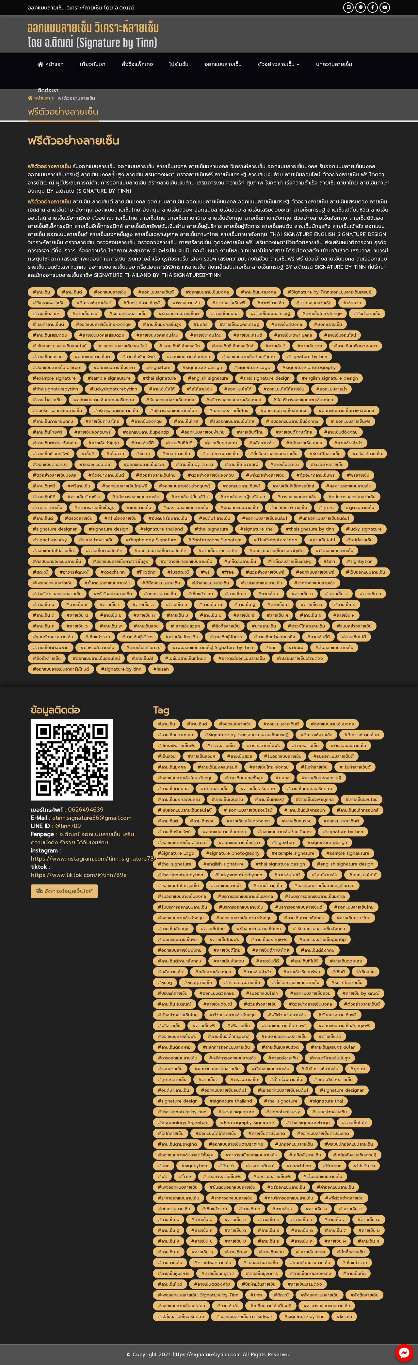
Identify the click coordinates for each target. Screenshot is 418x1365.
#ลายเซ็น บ (177, 615)
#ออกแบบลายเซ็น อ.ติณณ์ (57, 367)
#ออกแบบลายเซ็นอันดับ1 (264, 518)
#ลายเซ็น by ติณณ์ (194, 464)
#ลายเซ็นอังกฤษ (146, 421)
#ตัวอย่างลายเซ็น (327, 464)
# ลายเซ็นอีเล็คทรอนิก (179, 346)
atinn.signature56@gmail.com (92, 818)
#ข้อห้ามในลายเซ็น (97, 647)
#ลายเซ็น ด (44, 615)
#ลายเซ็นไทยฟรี (47, 432)
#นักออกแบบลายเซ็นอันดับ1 (324, 518)
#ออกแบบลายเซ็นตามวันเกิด (160, 551)
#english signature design (329, 378)
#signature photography (309, 367)
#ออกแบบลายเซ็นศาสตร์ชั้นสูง (121, 561)
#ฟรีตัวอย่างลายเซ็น (265, 475)
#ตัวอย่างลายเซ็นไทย (156, 475)
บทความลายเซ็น (334, 64)
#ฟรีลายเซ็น (357, 475)
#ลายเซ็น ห (144, 615)
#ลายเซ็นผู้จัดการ (226, 637)
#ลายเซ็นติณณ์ (284, 464)
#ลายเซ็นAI (142, 658)
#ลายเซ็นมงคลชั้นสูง (162, 324)
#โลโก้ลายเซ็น (199, 389)
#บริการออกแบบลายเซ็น (116, 410)
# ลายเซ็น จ (336, 594)
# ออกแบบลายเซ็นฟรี (350, 421)
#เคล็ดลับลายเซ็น (240, 561)
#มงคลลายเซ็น (328, 324)
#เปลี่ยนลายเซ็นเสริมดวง (300, 658)
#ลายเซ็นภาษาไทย (102, 421)
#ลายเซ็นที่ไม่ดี (179, 443)
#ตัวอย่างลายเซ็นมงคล (54, 475)
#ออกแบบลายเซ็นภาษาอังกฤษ (346, 410)
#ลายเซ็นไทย (186, 421)
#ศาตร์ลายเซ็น (270, 303)
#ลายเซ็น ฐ (244, 604)
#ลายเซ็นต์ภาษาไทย (293, 432)
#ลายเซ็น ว (77, 626)
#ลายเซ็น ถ (311, 604)
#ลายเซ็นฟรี (44, 486)
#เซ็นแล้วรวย (200, 594)
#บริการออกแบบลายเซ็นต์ (173, 410)
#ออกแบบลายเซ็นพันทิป (203, 432)
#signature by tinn (307, 357)
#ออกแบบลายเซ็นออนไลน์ (96, 658)
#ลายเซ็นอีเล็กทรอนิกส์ (232, 346)
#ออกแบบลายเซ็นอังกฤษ (283, 410)
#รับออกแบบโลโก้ (95, 464)
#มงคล (200, 324)
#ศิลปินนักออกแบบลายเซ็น (57, 561)
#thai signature (159, 378)
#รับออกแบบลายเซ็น (128, 313)
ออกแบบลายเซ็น (223, 64)
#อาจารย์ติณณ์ (73, 572)
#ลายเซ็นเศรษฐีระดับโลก (242, 497)
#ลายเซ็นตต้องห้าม (51, 647)
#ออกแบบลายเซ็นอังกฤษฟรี (185, 486)
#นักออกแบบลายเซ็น (239, 507)
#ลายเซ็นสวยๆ (46, 313)
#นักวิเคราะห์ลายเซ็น (288, 507)
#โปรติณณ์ (178, 572)
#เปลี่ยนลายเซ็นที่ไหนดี (185, 658)
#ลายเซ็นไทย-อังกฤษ (322, 313)
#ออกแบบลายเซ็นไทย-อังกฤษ (103, 324)
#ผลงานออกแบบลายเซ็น (348, 486)
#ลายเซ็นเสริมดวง (50, 335)
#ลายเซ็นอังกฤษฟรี (92, 432)
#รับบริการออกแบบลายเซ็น (57, 410)
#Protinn (146, 572)
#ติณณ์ (40, 572)
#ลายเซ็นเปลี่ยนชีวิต (189, 497)
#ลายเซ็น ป (210, 615)
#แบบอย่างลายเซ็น (96, 540)
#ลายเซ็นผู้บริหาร (137, 637)
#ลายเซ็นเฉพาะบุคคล (293, 335)
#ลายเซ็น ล (143, 604)
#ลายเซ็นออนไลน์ (340, 335)
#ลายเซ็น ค (302, 594)
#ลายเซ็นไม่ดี (354, 637)
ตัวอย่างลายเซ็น (277, 64)
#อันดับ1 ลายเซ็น (214, 518)
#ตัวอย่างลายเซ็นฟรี (315, 475)
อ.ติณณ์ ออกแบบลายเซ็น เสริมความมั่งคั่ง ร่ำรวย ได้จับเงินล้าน (82, 838)
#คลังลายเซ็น (261, 443)
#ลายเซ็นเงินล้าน (205, 335)
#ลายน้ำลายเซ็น (47, 400)
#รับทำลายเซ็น (367, 313)
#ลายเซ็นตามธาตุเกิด (217, 551)
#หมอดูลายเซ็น (176, 454)
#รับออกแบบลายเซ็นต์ (178, 313)
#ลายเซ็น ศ (277, 615)
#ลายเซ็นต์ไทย (250, 432)
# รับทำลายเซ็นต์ (48, 324)
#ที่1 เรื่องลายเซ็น (120, 518)
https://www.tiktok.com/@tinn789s (78, 875)
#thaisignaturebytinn (55, 389)
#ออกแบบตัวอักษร (50, 464)
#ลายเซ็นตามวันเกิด (104, 551)
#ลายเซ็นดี (43, 518)
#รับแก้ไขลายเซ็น (325, 454)
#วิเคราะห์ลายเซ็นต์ (93, 303)
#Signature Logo (252, 367)
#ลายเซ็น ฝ (344, 615)
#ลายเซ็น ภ (44, 626)
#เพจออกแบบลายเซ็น (52, 583)
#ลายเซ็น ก (235, 594)
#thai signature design (265, 378)
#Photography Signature (215, 540)
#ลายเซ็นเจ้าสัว (348, 443)
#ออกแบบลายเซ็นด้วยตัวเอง (248, 357)
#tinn (329, 561)
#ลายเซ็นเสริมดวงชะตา (355, 346)
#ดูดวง (326, 507)
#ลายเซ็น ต (77, 615)
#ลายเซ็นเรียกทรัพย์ (51, 454)
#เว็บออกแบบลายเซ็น (365, 572)
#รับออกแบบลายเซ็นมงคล (170, 400)
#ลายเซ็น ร (110, 604)
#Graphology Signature (150, 540)
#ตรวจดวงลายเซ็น (220, 454)
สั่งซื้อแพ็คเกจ (137, 64)
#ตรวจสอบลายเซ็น (313, 303)
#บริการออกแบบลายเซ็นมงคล (233, 400)
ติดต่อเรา (48, 90)
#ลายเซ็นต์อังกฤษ (341, 432)
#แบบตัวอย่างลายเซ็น (53, 637)
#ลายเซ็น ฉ (43, 604)
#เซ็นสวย (352, 303)
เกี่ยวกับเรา (92, 64)
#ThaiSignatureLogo (275, 540)
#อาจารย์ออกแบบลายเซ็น (241, 658)
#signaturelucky (50, 540)
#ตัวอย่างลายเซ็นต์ (106, 475)
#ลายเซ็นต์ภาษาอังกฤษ (54, 443)
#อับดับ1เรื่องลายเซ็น (167, 518)
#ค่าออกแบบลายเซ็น (210, 583)
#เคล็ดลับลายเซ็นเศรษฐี (290, 561)
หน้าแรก (53, 64)
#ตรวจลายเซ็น (186, 303)
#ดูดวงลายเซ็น (360, 507)
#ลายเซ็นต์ (72, 292)
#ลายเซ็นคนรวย (48, 357)
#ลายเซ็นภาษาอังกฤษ (53, 421)
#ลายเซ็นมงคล (225, 313)
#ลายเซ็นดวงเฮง (220, 443)
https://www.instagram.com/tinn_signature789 (94, 858)
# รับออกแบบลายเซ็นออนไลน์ (60, 346)
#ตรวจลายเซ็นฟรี (228, 303)
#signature (158, 367)
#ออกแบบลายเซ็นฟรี (241, 486)
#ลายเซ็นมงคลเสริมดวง (101, 335)
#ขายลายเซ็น (263, 626)
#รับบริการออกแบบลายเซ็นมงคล (303, 400)
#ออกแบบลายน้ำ (331, 389)
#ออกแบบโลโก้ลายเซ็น (283, 389)
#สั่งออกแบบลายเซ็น (334, 647)
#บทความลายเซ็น (160, 594)
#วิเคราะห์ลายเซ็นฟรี (142, 303)
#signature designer (55, 529)
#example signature (54, 378)
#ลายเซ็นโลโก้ (162, 389)
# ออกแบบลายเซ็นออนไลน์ (122, 346)
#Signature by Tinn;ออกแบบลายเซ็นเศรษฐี (330, 292)
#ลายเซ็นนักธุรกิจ (181, 637)
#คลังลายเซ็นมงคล (304, 443)
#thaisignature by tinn (309, 529)
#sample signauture (109, 378)
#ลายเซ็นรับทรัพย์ (138, 357)
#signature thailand (161, 529)
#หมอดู (143, 454)
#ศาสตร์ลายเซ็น (47, 507)
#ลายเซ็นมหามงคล (258, 292)
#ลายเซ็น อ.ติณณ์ (241, 464)
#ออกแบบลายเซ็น (110, 292)
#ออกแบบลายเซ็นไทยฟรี (124, 486)
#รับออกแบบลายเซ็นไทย (232, 421)
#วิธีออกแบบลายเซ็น (161, 583)
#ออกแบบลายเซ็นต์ (156, 292)
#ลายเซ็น (41, 292)
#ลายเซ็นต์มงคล (286, 324)
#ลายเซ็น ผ (310, 615)
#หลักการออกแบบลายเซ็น (135, 497)
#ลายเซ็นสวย (84, 313)
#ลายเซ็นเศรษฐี (247, 335)
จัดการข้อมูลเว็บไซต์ (68, 891)
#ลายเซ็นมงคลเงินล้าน (157, 335)
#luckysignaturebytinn (113, 389)
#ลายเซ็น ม (110, 615)
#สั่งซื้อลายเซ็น (226, 626)
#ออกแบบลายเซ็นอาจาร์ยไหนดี (61, 669)
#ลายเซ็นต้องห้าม (83, 497)
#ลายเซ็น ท (278, 604)
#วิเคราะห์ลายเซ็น (49, 303)
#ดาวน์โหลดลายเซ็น (306, 626)
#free (227, 572)
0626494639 (86, 809)
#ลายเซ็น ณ (210, 604)
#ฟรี (205, 572)
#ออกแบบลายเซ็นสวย (143, 464)
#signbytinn (360, 561)
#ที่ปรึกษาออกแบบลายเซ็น (273, 454)
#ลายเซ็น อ (244, 615)
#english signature (208, 378)
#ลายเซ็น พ (111, 626)
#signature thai (257, 529)
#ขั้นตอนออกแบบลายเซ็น (107, 583)
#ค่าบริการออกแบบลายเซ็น (57, 594)
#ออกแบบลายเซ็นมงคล (207, 292)
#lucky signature (364, 529)
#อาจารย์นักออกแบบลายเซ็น (186, 561)
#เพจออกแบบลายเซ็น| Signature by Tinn (212, 647)
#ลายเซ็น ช (77, 604)
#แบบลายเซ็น (138, 507)
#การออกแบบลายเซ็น (296, 497)
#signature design (202, 367)
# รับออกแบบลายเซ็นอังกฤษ (292, 421)
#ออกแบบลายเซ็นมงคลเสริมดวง (103, 400)
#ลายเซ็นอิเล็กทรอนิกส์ (293, 486)
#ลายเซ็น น (370, 594)
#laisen (161, 669)
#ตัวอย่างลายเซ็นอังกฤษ (210, 475)
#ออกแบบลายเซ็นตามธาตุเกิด (276, 551)
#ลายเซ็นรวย (309, 346)
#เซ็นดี (87, 454)
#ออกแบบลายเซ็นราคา (114, 367)
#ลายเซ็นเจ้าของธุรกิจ (274, 637)
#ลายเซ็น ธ (344, 604)
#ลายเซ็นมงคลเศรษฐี (270, 313)
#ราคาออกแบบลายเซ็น (261, 583)
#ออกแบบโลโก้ (237, 389)
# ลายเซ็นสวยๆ (185, 626)
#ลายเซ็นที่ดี (142, 443)
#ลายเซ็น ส (176, 604)
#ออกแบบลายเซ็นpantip (145, 432)
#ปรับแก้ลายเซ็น (367, 454)
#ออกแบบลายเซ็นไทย (229, 410)
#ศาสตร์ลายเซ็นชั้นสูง (94, 507)
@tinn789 (68, 826)
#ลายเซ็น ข (269, 594)
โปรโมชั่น (178, 64)
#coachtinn (112, 572)
